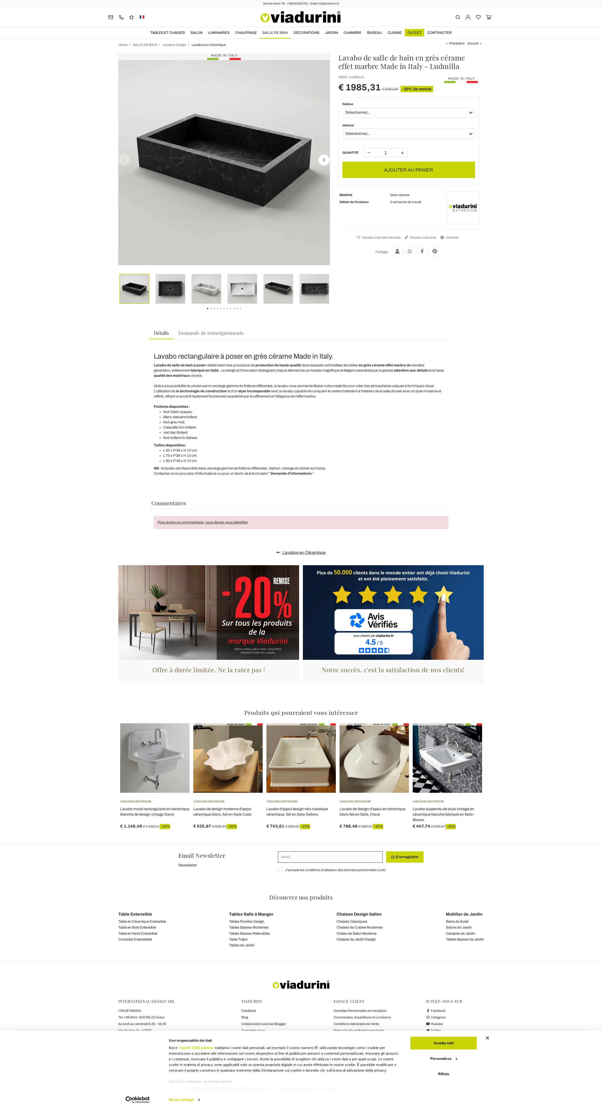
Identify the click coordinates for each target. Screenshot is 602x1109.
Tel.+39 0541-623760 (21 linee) (141, 1017)
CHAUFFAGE (246, 33)
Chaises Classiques (352, 921)
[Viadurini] (300, 17)
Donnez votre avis (422, 237)
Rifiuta (443, 1074)
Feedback (248, 1011)
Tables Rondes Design (246, 921)
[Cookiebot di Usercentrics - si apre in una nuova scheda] (137, 1099)
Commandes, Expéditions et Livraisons (362, 1017)
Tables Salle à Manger (251, 914)
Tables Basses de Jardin (465, 939)
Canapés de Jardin (460, 933)
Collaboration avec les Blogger (263, 1024)
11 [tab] (244, 311)
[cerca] (457, 17)
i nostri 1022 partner (196, 1048)
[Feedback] (131, 17)
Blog (244, 1017)
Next (324, 160)
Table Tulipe (238, 939)
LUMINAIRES (219, 33)
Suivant (473, 43)
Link (382, 870)
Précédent (456, 43)
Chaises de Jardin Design (356, 939)
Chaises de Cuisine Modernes (360, 927)
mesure (348, 125)
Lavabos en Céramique (303, 552)
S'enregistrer (407, 857)
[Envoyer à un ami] (397, 252)
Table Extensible (135, 914)
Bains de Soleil (457, 921)
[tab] (161, 333)
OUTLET (414, 33)
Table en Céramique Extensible (142, 921)
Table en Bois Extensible (137, 927)
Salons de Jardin (459, 927)
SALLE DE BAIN (275, 33)
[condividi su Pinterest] (435, 252)
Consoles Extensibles (135, 939)
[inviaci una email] (110, 17)
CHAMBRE (352, 33)
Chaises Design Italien (359, 914)
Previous (124, 160)
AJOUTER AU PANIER (408, 169)
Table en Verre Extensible (137, 933)
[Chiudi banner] (487, 1038)
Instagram (438, 1017)
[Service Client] (121, 17)
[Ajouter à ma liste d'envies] (177, 746)
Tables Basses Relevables (249, 933)
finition (347, 104)
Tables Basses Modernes (249, 927)
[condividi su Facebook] (422, 252)
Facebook (438, 1011)
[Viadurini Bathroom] (463, 208)
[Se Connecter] (468, 17)
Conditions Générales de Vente (356, 1024)
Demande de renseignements (210, 332)
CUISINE (395, 33)
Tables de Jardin (241, 945)
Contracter (439, 33)
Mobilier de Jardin (464, 914)
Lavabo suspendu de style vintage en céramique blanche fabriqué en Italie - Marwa (444, 814)
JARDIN (331, 33)
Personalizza (441, 1059)
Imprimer (452, 237)
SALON (196, 33)
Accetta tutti (444, 1043)
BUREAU (374, 33)
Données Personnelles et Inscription (360, 1011)
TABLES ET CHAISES (167, 33)
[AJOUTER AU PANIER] (177, 735)
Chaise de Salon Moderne (356, 933)
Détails (161, 332)
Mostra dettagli (181, 1100)
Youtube (436, 1024)
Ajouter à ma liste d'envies (380, 237)
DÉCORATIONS (306, 33)
